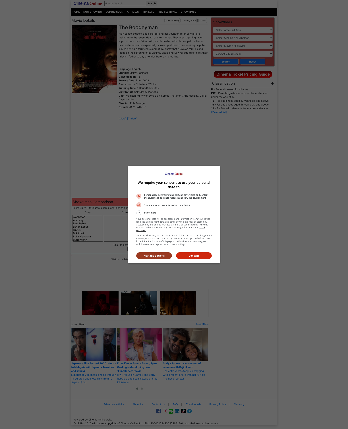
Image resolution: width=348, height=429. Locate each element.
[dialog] (174, 214)
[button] (174, 212)
